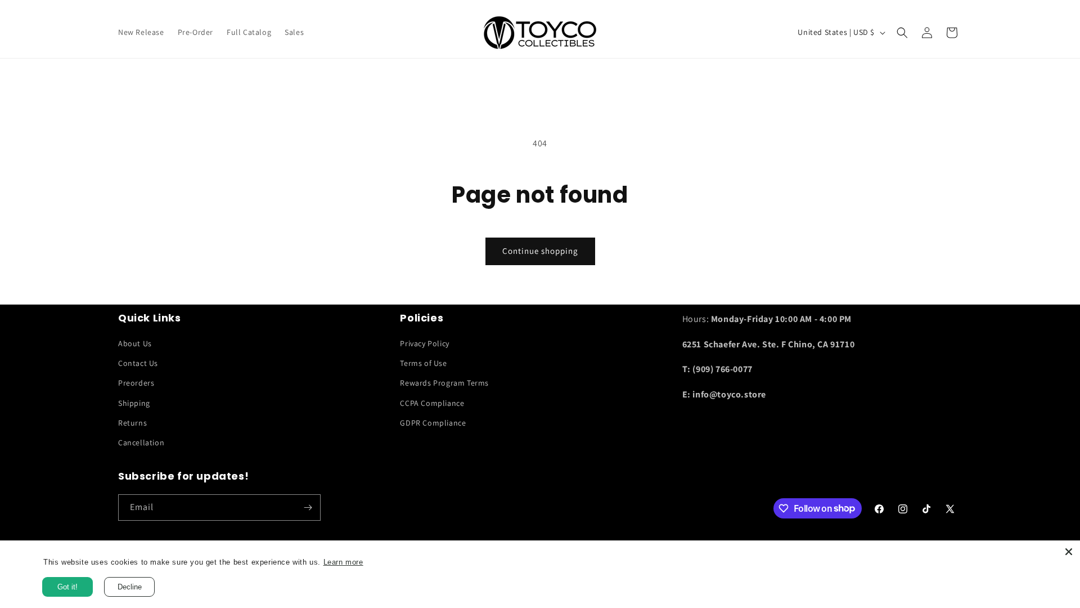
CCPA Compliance (432, 403)
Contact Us (138, 363)
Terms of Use (423, 363)
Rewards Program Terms (444, 383)
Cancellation (141, 442)
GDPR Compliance (433, 423)
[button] (902, 32)
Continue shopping (540, 250)
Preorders (136, 383)
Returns (132, 423)
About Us (135, 343)
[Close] (1068, 551)
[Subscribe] (307, 507)
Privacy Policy (424, 343)
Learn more (354, 562)
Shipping (134, 403)
